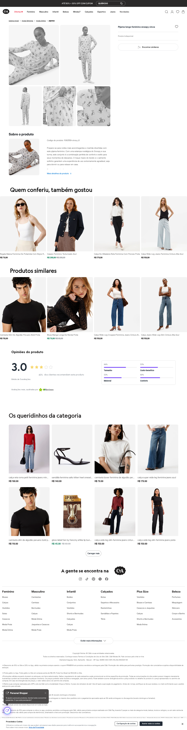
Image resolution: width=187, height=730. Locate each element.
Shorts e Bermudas (75, 613)
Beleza (66, 12)
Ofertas (17, 12)
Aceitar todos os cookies (151, 724)
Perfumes (176, 597)
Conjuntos (71, 602)
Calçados (89, 12)
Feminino (31, 12)
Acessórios (177, 619)
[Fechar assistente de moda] (45, 693)
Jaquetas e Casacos (40, 624)
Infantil (55, 12)
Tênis (103, 619)
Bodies (70, 597)
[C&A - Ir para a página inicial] (6, 12)
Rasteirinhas (106, 608)
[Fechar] (182, 724)
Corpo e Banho (178, 613)
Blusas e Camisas (144, 602)
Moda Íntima (7, 630)
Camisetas (36, 597)
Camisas (35, 602)
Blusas (5, 597)
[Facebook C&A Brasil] (106, 579)
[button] (166, 11)
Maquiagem (177, 602)
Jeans (112, 12)
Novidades (124, 12)
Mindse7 (76, 12)
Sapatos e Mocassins (110, 602)
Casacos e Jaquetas (146, 608)
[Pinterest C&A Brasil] (93, 579)
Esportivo (101, 12)
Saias (4, 613)
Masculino (43, 12)
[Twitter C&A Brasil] (100, 579)
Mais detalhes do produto (59, 173)
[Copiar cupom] (121, 3)
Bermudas (35, 608)
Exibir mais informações (91, 641)
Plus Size (142, 591)
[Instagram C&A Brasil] (80, 579)
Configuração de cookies (126, 724)
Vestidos (6, 608)
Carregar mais (93, 553)
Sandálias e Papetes (109, 613)
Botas (103, 597)
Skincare (176, 608)
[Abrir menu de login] (172, 11)
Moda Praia (7, 624)
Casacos (6, 619)
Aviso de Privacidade (36, 727)
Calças (5, 602)
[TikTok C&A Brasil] (87, 579)
